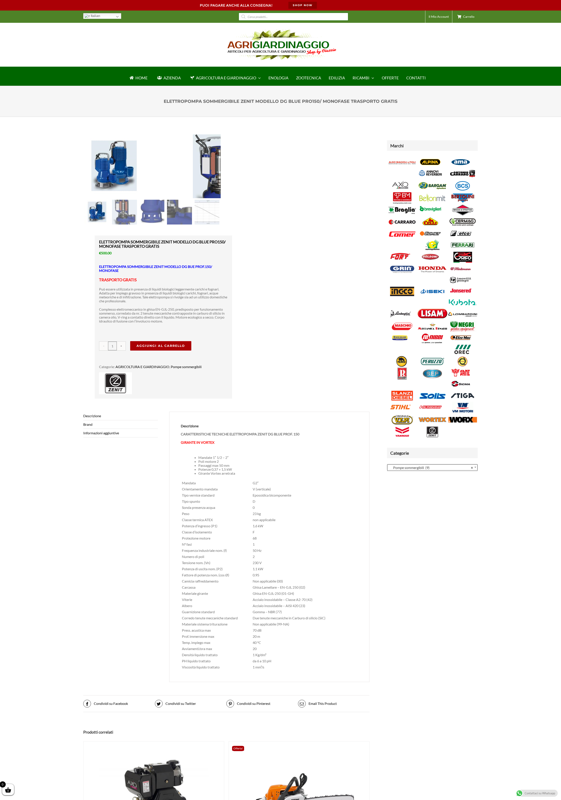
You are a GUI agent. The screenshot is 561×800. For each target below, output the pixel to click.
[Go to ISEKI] (432, 287)
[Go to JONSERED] (460, 287)
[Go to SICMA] (460, 380)
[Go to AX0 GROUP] (400, 181)
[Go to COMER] (402, 230)
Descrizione (92, 416)
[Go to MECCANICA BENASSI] (432, 322)
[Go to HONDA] (432, 265)
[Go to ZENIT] (432, 428)
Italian (95, 16)
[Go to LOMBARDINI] (462, 310)
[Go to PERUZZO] (432, 357)
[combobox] (432, 467)
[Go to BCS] (462, 181)
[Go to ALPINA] (430, 158)
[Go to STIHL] (400, 403)
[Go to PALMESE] (402, 357)
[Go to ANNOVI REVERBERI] (430, 169)
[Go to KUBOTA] (462, 298)
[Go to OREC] (462, 345)
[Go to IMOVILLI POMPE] (460, 276)
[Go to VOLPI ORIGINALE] (402, 415)
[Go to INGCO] (402, 287)
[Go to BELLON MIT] (432, 194)
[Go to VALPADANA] (430, 403)
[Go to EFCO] (460, 230)
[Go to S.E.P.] (432, 369)
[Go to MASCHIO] (402, 322)
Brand (87, 424)
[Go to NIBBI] (432, 334)
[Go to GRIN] (402, 265)
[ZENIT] (115, 374)
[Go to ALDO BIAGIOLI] (402, 158)
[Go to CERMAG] (462, 218)
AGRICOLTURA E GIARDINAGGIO (142, 367)
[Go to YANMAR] (402, 428)
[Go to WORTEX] (432, 415)
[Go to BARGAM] (432, 181)
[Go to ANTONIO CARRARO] (462, 169)
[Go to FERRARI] (462, 241)
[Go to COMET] (430, 230)
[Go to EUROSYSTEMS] (432, 241)
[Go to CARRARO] (402, 218)
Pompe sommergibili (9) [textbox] (431, 467)
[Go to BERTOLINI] (462, 194)
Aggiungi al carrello (161, 346)
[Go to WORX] (462, 415)
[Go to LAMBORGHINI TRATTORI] (400, 310)
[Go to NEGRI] (462, 322)
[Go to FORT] (400, 253)
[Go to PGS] (462, 357)
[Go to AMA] (460, 158)
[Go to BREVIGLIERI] (430, 206)
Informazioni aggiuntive (101, 433)
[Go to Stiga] (462, 391)
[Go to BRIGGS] (462, 206)
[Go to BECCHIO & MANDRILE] (402, 194)
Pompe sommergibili (186, 367)
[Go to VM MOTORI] (462, 403)
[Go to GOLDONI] (430, 253)
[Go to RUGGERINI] (402, 369)
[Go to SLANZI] (402, 391)
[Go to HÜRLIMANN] (460, 265)
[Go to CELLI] (430, 218)
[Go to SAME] (460, 369)
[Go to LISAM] (432, 310)
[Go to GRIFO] (462, 253)
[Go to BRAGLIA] (402, 206)
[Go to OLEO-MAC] (460, 334)
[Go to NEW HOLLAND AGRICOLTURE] (400, 334)
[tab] (120, 416)
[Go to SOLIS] (432, 391)
